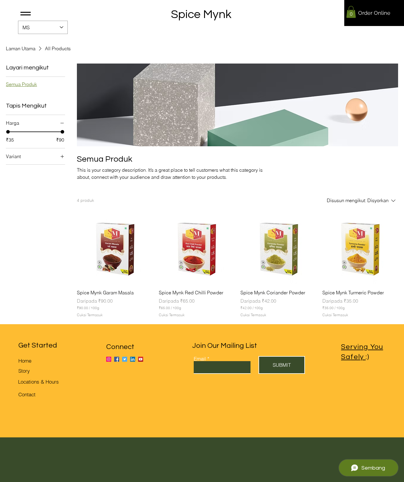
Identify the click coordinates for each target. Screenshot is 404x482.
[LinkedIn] (132, 359)
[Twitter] (124, 359)
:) (359, 357)
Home (24, 361)
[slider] (8, 131)
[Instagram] (108, 359)
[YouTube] (140, 359)
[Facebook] (116, 359)
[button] (25, 13)
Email (200, 358)
